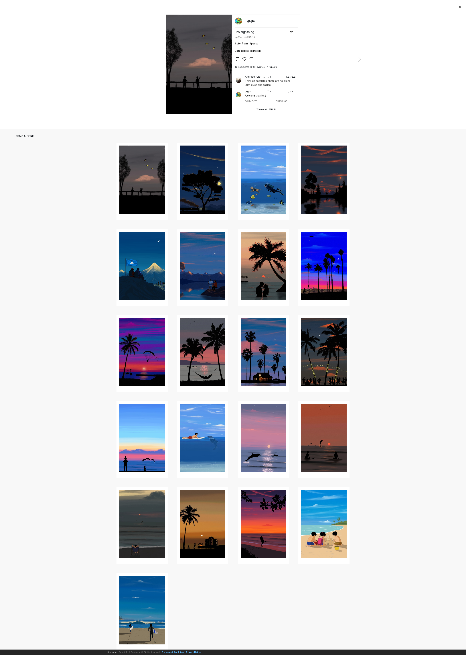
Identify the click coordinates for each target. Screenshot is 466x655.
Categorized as (248, 50)
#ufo (238, 43)
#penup (253, 43)
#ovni (245, 43)
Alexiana (250, 95)
